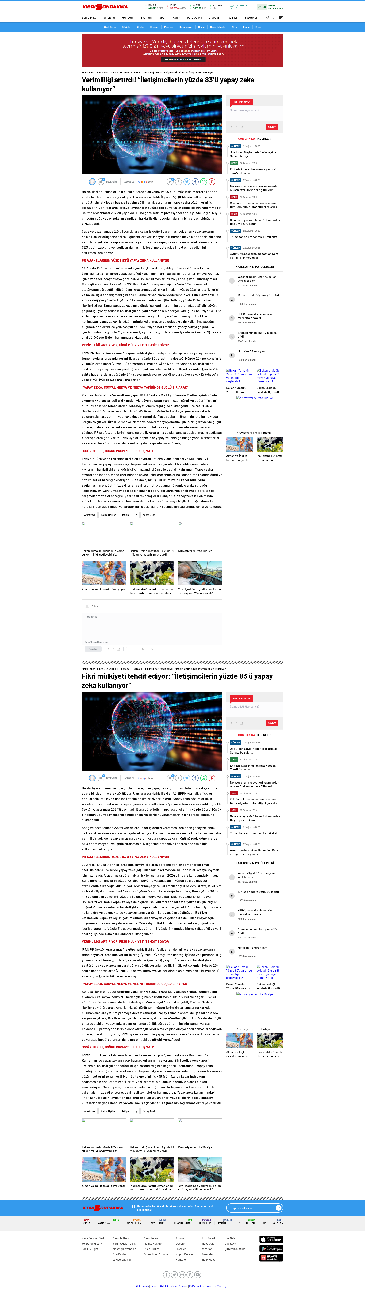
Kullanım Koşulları (206, 1286)
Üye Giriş (230, 1238)
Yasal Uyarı (223, 1286)
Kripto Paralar (272, 1222)
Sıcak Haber (209, 1259)
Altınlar (140, 27)
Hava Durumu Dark (93, 1238)
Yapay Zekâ (149, 514)
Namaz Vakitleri (108, 1222)
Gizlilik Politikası (168, 1286)
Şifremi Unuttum (235, 1249)
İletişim (125, 514)
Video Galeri (209, 1243)
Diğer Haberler (218, 27)
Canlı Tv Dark (121, 1238)
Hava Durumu (157, 1222)
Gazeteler (250, 17)
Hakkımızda (142, 1286)
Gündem (127, 17)
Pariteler (169, 27)
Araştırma (89, 514)
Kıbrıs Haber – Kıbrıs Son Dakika (99, 72)
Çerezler (183, 1286)
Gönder (93, 649)
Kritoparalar (186, 27)
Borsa (201, 27)
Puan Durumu (183, 1222)
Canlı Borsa (110, 27)
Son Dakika (89, 17)
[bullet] (133, 649)
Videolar (214, 17)
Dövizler (126, 27)
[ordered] (127, 649)
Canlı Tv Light (90, 1249)
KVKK (192, 1286)
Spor (162, 17)
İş (136, 514)
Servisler (109, 17)
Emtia (246, 27)
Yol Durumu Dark (92, 1243)
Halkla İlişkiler (108, 514)
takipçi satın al (122, 1259)
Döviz (234, 27)
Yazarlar (232, 17)
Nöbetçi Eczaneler (124, 1249)
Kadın (176, 17)
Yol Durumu (247, 1222)
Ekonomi (146, 17)
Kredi (258, 27)
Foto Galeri (194, 17)
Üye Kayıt (230, 1243)
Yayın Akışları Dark (124, 1243)
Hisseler (154, 27)
